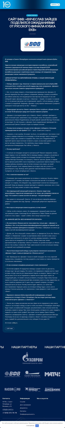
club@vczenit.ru (8, 409)
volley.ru (14, 323)
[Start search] (45, 4)
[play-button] (37, 4)
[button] (63, 4)
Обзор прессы (32, 15)
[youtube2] (34, 4)
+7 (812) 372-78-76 (10, 413)
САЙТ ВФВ (10, 328)
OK (37, 425)
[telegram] (40, 4)
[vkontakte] (31, 4)
